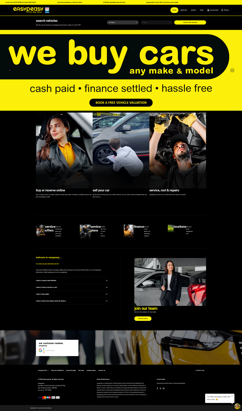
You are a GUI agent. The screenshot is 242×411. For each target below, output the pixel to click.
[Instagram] (163, 388)
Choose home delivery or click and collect (69, 2)
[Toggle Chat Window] (237, 406)
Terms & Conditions (57, 370)
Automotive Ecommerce (44, 408)
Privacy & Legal (71, 370)
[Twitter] (160, 388)
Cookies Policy (91, 370)
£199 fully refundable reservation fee (114, 2)
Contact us (101, 370)
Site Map (81, 370)
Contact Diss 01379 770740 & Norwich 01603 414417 (20, 2)
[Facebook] (157, 388)
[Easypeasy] (31, 10)
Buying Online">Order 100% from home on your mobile (162, 2)
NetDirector (33, 408)
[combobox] (123, 22)
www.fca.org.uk (114, 397)
